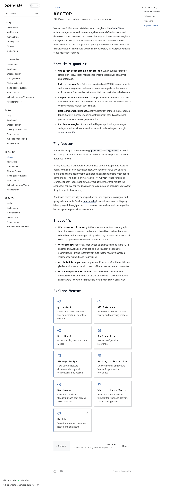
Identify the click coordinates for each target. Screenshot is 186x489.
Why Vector (149, 16)
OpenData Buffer (66, 132)
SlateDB (116, 28)
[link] (72, 310)
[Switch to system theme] (31, 5)
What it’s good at (152, 11)
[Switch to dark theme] (37, 5)
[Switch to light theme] (34, 5)
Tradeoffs (148, 21)
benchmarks (89, 201)
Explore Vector (151, 25)
